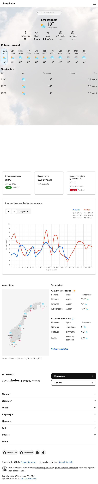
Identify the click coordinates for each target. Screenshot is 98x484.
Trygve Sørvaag (28, 462)
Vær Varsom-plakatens (67, 467)
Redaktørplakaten (44, 467)
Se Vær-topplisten (59, 349)
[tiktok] (43, 452)
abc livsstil (28, 452)
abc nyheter (12, 452)
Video (5, 441)
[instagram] (37, 452)
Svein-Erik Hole (66, 462)
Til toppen (7, 374)
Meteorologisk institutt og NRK (30, 358)
